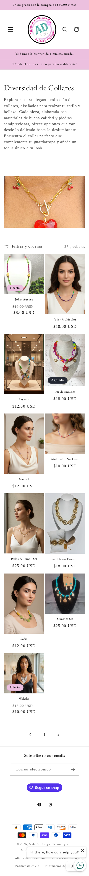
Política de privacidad (29, 858)
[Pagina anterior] (30, 734)
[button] (10, 29)
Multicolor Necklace (65, 459)
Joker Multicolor (65, 319)
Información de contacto (62, 866)
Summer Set (65, 619)
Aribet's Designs (40, 844)
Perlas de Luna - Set (24, 559)
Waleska (24, 698)
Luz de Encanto (65, 392)
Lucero (24, 399)
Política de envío (27, 866)
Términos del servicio (65, 858)
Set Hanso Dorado (64, 559)
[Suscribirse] (73, 769)
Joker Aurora (24, 299)
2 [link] (59, 734)
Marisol (24, 479)
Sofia (24, 639)
